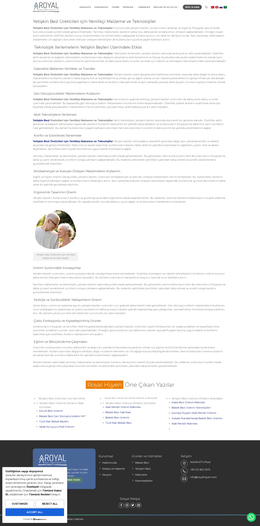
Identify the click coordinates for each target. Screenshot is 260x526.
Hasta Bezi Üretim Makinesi (188, 402)
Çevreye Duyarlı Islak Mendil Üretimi (194, 413)
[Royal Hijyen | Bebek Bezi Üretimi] (46, 7)
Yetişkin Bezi (41, 120)
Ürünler (128, 7)
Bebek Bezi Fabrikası (118, 412)
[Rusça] (221, 7)
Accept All (35, 512)
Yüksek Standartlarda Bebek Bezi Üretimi (197, 418)
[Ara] (206, 7)
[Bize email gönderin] (138, 505)
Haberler (144, 7)
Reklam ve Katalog (165, 7)
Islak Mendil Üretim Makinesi (123, 407)
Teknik (115, 7)
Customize (20, 503)
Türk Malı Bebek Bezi (118, 422)
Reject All (50, 503)
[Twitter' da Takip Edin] (133, 505)
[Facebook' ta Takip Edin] (121, 505)
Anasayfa (85, 7)
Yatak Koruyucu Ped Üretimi (56, 426)
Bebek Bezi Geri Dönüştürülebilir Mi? (62, 416)
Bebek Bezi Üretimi (117, 417)
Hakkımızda (101, 7)
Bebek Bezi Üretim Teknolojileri (191, 407)
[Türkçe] (212, 7)
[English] (217, 7)
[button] (251, 517)
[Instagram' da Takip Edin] (127, 505)
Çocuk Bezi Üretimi (51, 410)
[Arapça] (225, 7)
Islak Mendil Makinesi (185, 423)
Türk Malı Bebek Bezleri (54, 421)
